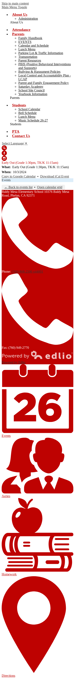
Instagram (4, 158)
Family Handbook (30, 38)
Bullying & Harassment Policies (39, 71)
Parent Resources (29, 60)
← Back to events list (18, 187)
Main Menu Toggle (14, 7)
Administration (28, 18)
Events (6, 180)
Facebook (4, 153)
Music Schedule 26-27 (33, 120)
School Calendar (29, 109)
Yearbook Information (32, 94)
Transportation (27, 56)
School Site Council (31, 90)
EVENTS (24, 42)
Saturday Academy (30, 86)
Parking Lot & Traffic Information (40, 53)
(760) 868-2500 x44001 (27, 271)
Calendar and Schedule (33, 45)
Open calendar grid (49, 187)
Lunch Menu (26, 49)
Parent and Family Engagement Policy (43, 83)
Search (4, 148)
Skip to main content (15, 3)
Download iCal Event (54, 176)
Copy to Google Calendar (19, 176)
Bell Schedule (27, 113)
